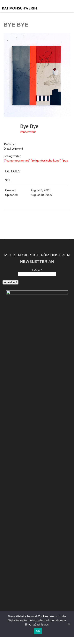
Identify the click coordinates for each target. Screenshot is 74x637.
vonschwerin (28, 132)
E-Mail (37, 270)
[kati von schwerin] (37, 10)
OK (38, 630)
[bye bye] (37, 116)
